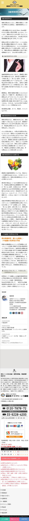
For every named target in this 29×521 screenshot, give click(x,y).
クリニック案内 (6, 504)
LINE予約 (24, 519)
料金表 (4, 507)
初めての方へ (6, 495)
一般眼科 (4, 501)
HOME (4, 490)
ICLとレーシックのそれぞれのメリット (13, 342)
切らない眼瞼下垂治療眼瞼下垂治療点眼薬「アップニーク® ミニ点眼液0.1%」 (14, 329)
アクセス (4, 510)
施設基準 (5, 322)
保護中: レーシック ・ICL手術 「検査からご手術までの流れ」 (14, 336)
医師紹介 (4, 493)
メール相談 (5, 519)
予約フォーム (14, 519)
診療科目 (4, 498)
